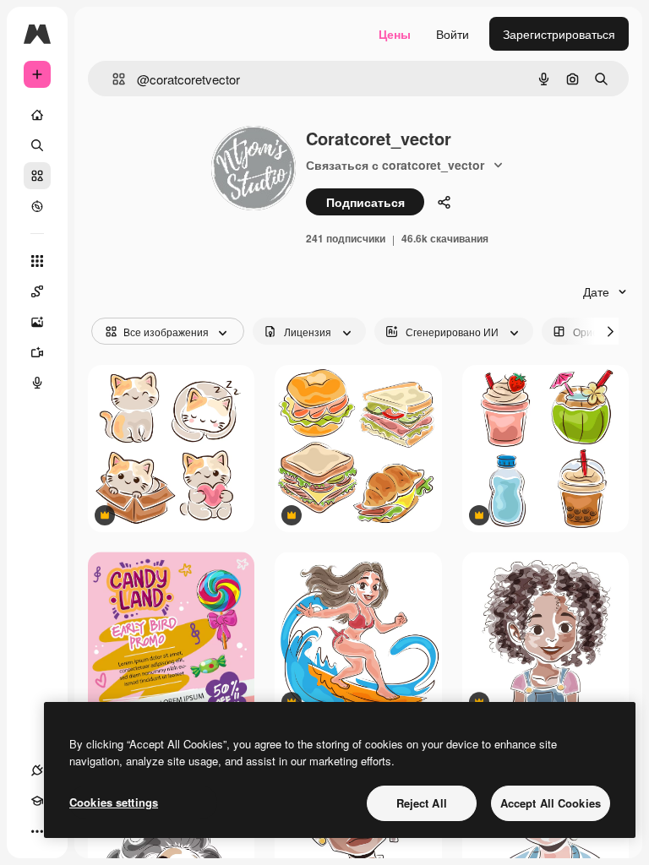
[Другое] (37, 831)
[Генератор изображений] (37, 321)
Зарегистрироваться (559, 33)
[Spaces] (37, 291)
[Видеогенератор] (37, 352)
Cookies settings (113, 802)
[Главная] (37, 114)
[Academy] (37, 800)
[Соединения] (37, 770)
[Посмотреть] (37, 206)
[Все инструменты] (37, 261)
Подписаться (365, 201)
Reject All (421, 803)
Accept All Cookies (550, 803)
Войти (452, 33)
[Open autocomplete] (112, 79)
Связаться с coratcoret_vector (395, 164)
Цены (395, 33)
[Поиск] (37, 145)
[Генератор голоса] (37, 382)
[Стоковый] (37, 175)
